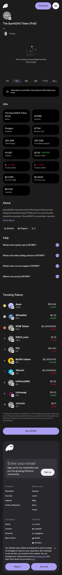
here (33, 559)
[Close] (55, 548)
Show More (9, 220)
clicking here (41, 556)
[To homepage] (9, 447)
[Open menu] (55, 5)
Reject (17, 566)
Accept (44, 566)
